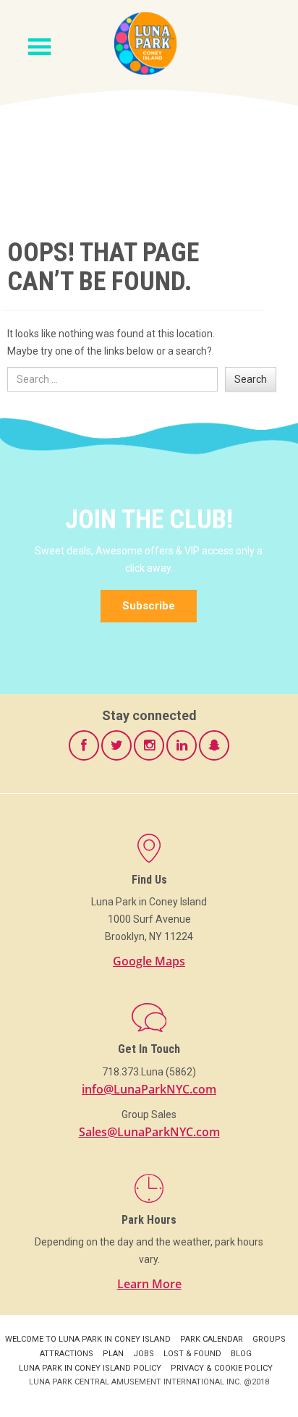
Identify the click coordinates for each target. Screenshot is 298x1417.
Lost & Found (192, 1353)
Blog (241, 1353)
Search (250, 379)
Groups (269, 1339)
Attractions (66, 1353)
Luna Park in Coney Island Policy (90, 1368)
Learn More (149, 1284)
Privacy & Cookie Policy (222, 1368)
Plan (113, 1353)
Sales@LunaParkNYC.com (149, 1132)
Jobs (143, 1353)
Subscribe (148, 605)
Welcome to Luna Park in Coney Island (88, 1339)
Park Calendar (211, 1339)
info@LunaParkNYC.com (149, 1089)
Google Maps (149, 961)
